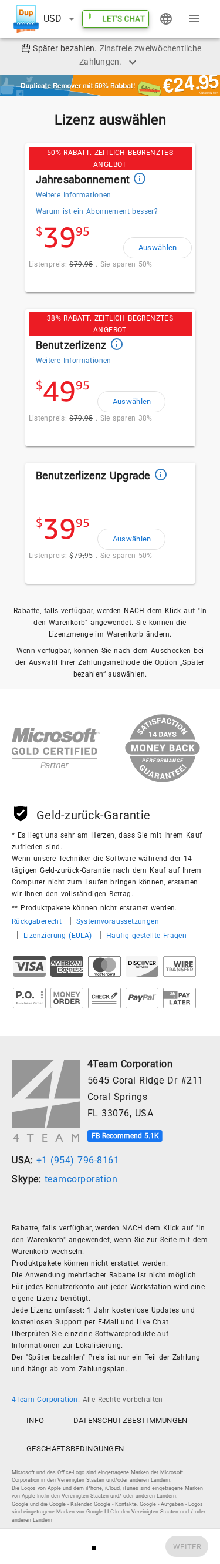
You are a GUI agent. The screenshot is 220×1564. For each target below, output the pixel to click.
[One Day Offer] (110, 84)
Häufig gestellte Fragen (146, 935)
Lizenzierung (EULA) (58, 935)
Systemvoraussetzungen (117, 921)
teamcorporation (81, 1179)
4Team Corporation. (47, 1399)
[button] (61, 19)
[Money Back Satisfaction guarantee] (151, 750)
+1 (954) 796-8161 (78, 1160)
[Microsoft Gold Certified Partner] (56, 750)
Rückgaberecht (38, 921)
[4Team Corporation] (46, 1101)
